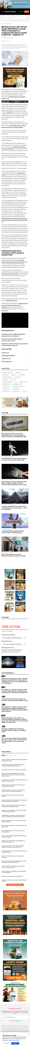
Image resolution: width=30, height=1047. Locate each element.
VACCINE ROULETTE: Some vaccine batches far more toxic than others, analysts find (14, 459)
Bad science (8, 23)
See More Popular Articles (15, 884)
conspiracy (19, 45)
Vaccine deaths (8, 48)
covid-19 (22, 45)
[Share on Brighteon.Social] (3, 41)
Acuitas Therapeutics (8, 44)
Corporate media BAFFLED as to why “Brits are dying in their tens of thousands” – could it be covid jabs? (14, 508)
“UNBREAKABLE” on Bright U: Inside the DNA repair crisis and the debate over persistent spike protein (13, 816)
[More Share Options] (10, 41)
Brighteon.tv (14, 45)
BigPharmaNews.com (11, 300)
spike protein (21, 47)
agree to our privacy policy (12, 1040)
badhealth (14, 44)
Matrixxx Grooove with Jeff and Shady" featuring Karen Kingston (15, 305)
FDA (10, 46)
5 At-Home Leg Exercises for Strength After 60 (12, 876)
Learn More (6, 1043)
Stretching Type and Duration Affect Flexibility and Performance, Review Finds (13, 841)
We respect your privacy (15, 1020)
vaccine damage (15, 388)
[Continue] (27, 1017)
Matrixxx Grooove (17, 384)
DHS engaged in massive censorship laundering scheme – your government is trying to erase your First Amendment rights (14, 435)
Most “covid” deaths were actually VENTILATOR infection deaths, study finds (14, 555)
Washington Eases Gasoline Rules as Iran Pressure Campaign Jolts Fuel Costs (13, 785)
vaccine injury (13, 48)
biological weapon (8, 45)
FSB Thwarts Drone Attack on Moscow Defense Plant (14, 769)
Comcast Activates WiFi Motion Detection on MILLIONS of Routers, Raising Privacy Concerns (14, 801)
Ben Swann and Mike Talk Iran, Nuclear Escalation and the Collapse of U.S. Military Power (14, 730)
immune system (14, 46)
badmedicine (18, 44)
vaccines (18, 48)
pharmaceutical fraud (15, 47)
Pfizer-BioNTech (8, 47)
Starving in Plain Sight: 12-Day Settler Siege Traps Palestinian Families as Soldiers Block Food (13, 846)
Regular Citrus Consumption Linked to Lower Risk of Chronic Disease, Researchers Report (14, 806)
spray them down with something (10, 273)
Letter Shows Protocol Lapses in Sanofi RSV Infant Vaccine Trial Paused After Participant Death (13, 790)
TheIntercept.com (6, 358)
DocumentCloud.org (7, 361)
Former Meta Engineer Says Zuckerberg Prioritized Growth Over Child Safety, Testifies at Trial (13, 765)
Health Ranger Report (8, 673)
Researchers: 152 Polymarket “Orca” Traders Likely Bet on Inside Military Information (14, 811)
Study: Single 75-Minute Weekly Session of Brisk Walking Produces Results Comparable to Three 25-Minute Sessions (13, 775)
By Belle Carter (4, 37)
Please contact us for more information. (10, 652)
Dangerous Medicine (5, 46)
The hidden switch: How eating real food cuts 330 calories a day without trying (13, 866)
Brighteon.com (5, 352)
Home (3, 23)
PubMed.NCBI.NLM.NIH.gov (8, 355)
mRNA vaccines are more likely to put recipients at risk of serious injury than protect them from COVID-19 (15, 220)
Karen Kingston (20, 46)
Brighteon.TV (5, 310)
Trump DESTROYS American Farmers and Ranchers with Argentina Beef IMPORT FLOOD (15, 699)
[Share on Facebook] (5, 41)
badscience (23, 44)
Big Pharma (22, 374)
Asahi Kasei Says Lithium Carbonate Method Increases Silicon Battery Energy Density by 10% (14, 861)
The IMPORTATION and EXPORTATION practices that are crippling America (13, 531)
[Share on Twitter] (7, 41)
